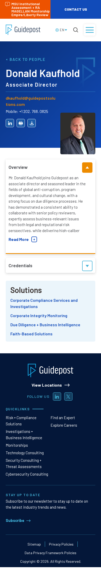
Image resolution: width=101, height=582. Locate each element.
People (37, 59)
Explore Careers (64, 425)
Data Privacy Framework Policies (50, 553)
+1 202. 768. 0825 (33, 111)
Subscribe (15, 520)
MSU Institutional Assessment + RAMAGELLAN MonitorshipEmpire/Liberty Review (30, 9)
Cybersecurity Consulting (27, 474)
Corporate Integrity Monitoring (38, 315)
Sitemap (34, 544)
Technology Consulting (25, 452)
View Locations (47, 384)
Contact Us (75, 9)
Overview (18, 167)
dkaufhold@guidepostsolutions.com (30, 101)
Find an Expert (63, 417)
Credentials (20, 265)
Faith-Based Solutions (31, 333)
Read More (19, 239)
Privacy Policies (61, 544)
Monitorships (17, 445)
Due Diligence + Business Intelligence (45, 324)
